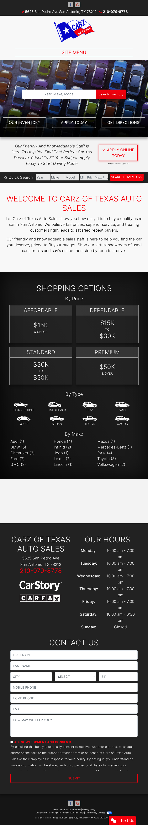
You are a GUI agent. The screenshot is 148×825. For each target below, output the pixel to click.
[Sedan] (57, 421)
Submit (74, 778)
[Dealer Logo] (74, 30)
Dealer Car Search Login (47, 812)
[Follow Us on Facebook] (70, 5)
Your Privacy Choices (95, 812)
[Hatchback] (56, 407)
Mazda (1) (106, 441)
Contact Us (75, 809)
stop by (90, 250)
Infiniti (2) (62, 447)
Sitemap (80, 812)
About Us (64, 809)
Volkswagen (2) (111, 464)
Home (55, 809)
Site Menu (74, 52)
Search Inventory (111, 94)
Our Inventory (24, 122)
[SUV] (89, 407)
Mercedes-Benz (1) (114, 447)
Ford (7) (17, 458)
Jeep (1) (61, 453)
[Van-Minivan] (122, 407)
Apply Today (74, 122)
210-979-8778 (115, 12)
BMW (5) (18, 447)
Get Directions (123, 122)
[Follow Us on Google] (77, 5)
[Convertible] (24, 407)
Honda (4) (63, 441)
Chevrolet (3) (22, 453)
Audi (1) (17, 441)
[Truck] (89, 421)
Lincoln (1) (63, 464)
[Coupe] (24, 421)
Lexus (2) (62, 458)
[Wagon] (122, 421)
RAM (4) (104, 453)
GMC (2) (18, 464)
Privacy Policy (88, 809)
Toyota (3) (106, 458)
